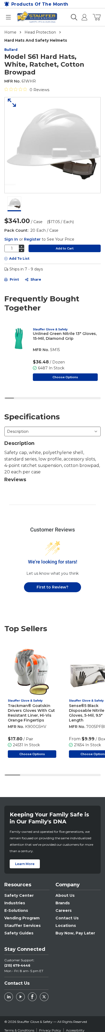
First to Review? (52, 587)
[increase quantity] (21, 246)
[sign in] (82, 17)
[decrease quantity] (21, 250)
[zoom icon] (10, 103)
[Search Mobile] (74, 17)
